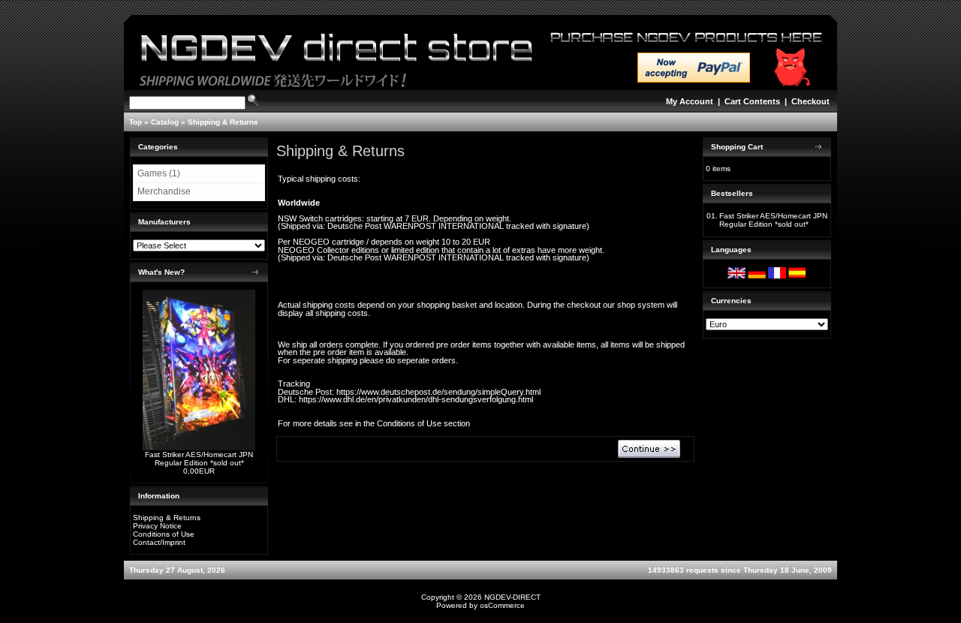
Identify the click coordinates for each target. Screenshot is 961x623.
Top (135, 122)
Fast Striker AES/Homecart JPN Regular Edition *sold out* (199, 458)
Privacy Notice (157, 526)
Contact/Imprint (159, 542)
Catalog (165, 122)
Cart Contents (752, 101)
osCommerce (502, 605)
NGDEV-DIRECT (512, 597)
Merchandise (164, 191)
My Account (689, 101)
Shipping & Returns (223, 122)
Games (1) (158, 173)
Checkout (810, 101)
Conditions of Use (163, 534)
